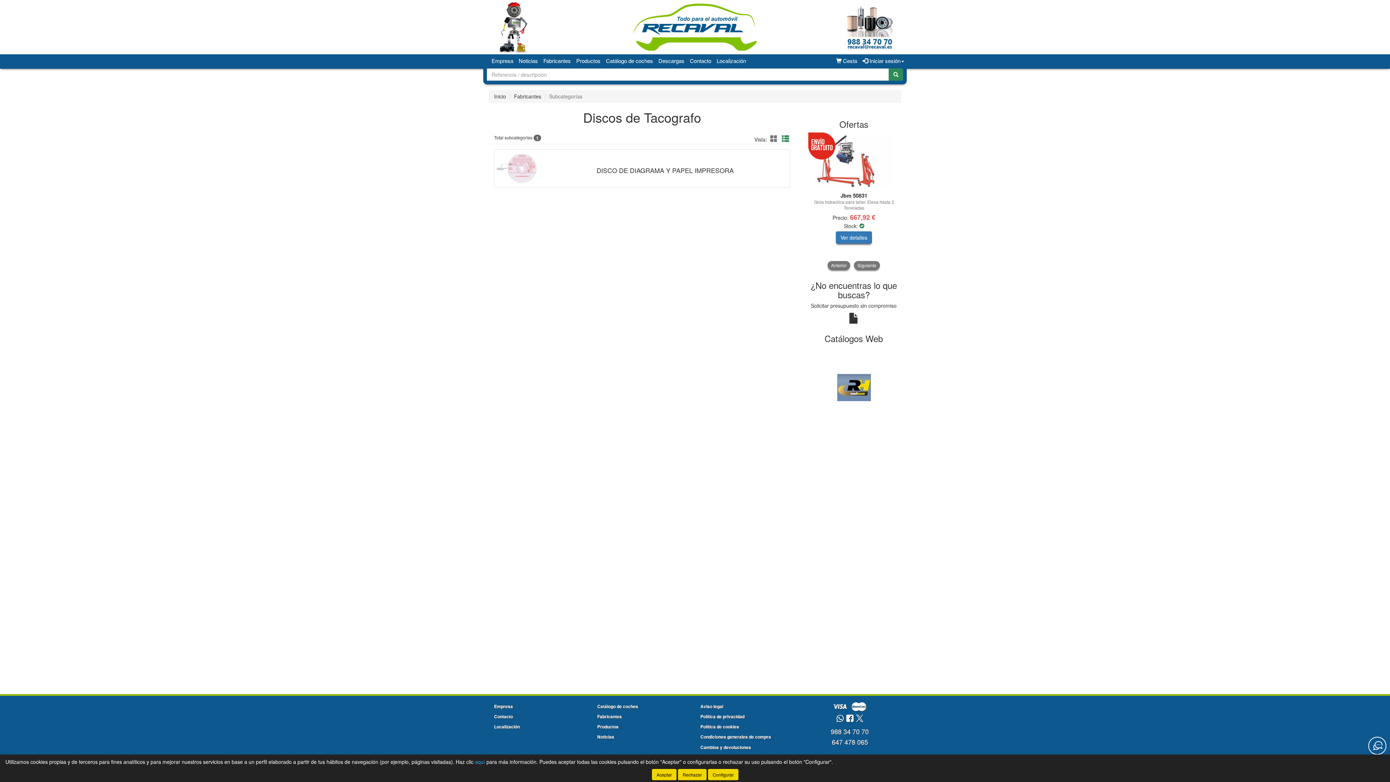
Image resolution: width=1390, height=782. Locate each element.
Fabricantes (557, 60)
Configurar (723, 775)
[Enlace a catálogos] (854, 387)
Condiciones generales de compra (735, 736)
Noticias (528, 60)
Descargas (671, 60)
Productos (588, 60)
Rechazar (692, 775)
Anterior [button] (839, 265)
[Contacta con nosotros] (1377, 746)
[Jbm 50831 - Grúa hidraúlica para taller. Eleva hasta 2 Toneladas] (854, 161)
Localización (731, 60)
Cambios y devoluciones (725, 747)
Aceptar (664, 775)
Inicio (500, 96)
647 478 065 (850, 742)
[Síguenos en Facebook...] (850, 719)
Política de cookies (719, 726)
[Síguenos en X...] (859, 719)
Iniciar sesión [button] (884, 60)
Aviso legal (711, 706)
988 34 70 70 (850, 731)
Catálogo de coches (629, 60)
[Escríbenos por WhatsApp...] (840, 719)
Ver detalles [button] (854, 237)
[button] (775, 138)
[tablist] (854, 202)
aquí (480, 761)
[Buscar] (896, 74)
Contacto (700, 60)
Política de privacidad (722, 716)
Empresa (502, 60)
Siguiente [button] (867, 265)
